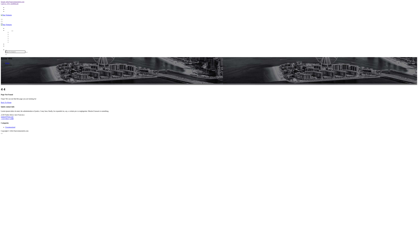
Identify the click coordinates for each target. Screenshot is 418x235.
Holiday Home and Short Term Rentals (23, 34)
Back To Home (6, 102)
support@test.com (7, 117)
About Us (8, 44)
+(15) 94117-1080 (7, 119)
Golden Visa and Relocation (19, 40)
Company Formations (17, 32)
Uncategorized (10, 127)
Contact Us (9, 46)
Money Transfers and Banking (20, 36)
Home (7, 28)
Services (8, 30)
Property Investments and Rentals (21, 42)
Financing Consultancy (17, 38)
